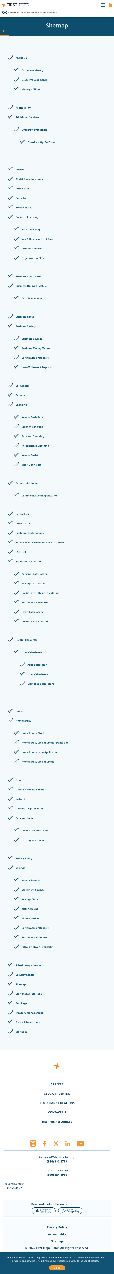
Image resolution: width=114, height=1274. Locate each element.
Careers (20, 395)
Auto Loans (23, 188)
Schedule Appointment (29, 965)
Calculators (23, 385)
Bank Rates (23, 198)
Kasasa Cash (30, 455)
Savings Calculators (34, 583)
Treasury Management (29, 1012)
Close (57, 1267)
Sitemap (21, 984)
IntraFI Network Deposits (37, 367)
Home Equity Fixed (33, 733)
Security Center (25, 974)
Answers (21, 169)
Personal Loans (25, 818)
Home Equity (23, 720)
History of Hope (31, 89)
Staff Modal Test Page (29, 993)
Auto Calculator (37, 664)
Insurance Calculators (35, 621)
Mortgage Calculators (40, 683)
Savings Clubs (30, 899)
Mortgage (21, 1031)
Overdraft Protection (34, 129)
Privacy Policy (24, 858)
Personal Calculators (34, 574)
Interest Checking (32, 248)
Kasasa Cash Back (32, 417)
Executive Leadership (34, 80)
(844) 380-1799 (57, 1161)
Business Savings (26, 326)
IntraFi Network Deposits (38, 947)
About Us (21, 58)
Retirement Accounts (34, 937)
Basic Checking (31, 229)
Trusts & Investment (28, 1022)
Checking (21, 404)
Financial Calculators (28, 561)
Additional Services (27, 117)
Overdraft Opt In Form (41, 142)
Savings (20, 868)
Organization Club (33, 258)
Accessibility (23, 107)
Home (19, 711)
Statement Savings (33, 890)
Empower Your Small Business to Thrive (40, 542)
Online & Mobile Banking (31, 789)
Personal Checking (33, 436)
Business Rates (25, 316)
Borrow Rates (24, 207)
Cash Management (33, 298)
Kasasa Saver (31, 880)
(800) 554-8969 (57, 1175)
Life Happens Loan (33, 840)
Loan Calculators (32, 652)
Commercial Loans (27, 483)
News (19, 780)
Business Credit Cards (29, 276)
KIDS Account (30, 909)
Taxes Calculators (32, 612)
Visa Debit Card (32, 464)
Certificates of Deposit (35, 357)
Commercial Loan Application (40, 495)
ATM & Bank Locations (29, 179)
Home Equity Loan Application (40, 752)
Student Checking (32, 426)
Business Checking (27, 217)
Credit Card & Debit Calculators (40, 593)
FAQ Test (21, 552)
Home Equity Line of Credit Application (45, 742)
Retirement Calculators (36, 602)
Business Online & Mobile (31, 286)
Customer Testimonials (30, 533)
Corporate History (32, 70)
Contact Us (22, 514)
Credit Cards (23, 523)
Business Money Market (36, 348)
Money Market (30, 918)
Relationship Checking (35, 445)
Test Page (21, 1003)
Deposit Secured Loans (35, 830)
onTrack (20, 799)
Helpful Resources (26, 640)
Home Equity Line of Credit (38, 761)
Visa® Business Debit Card (37, 239)
